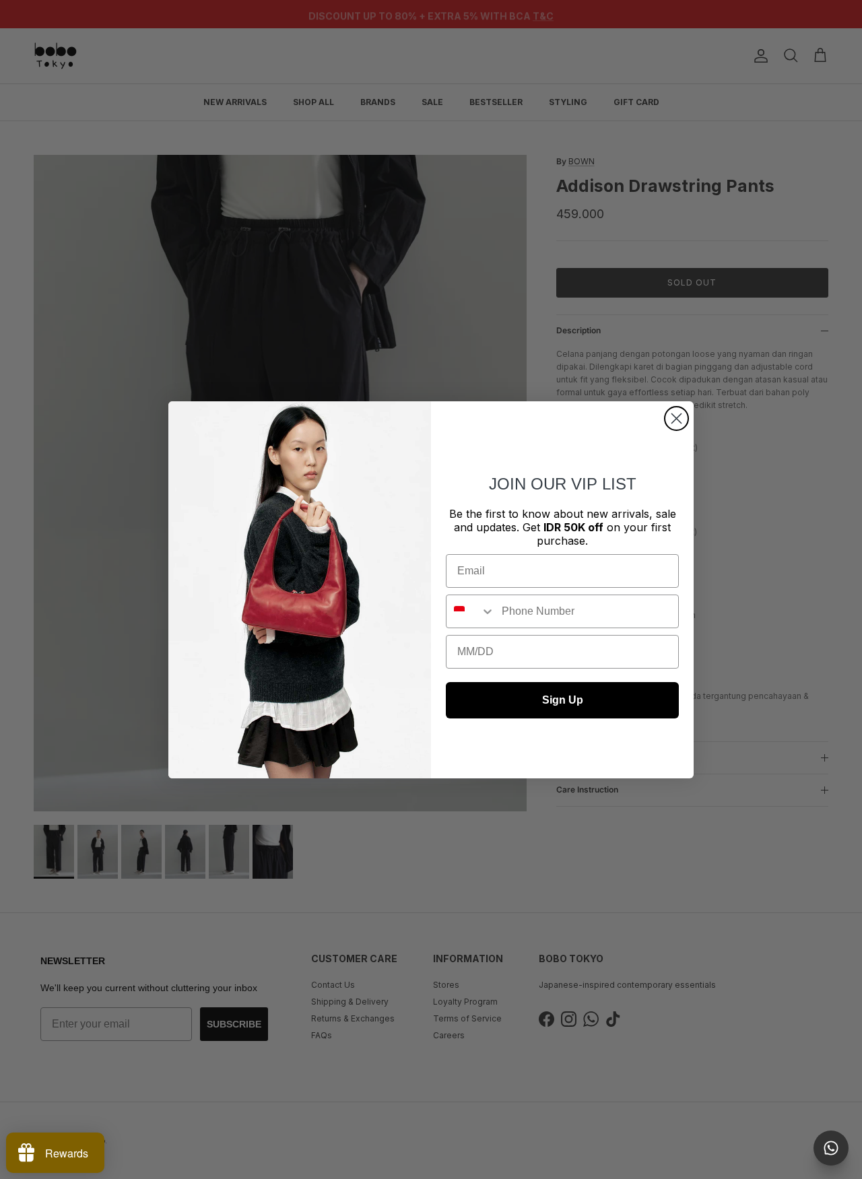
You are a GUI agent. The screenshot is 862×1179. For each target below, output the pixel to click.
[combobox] (470, 611)
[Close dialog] (676, 418)
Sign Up (562, 700)
